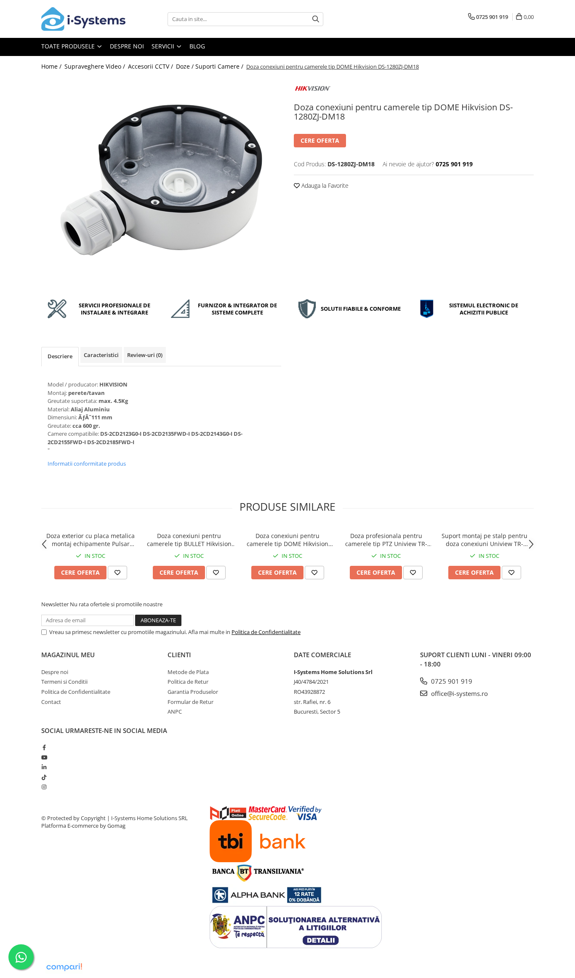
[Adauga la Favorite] (117, 572)
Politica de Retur (188, 681)
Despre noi (127, 46)
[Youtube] (44, 757)
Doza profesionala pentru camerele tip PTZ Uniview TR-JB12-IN (386, 540)
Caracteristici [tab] (101, 355)
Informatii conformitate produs (87, 463)
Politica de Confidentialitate (266, 632)
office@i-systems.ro (458, 693)
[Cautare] (315, 19)
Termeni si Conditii (64, 681)
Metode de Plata (188, 672)
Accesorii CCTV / (151, 66)
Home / (52, 66)
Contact (51, 702)
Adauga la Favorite (324, 185)
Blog (197, 46)
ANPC (175, 711)
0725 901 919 (450, 681)
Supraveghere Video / (95, 66)
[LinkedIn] (44, 767)
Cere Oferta (320, 140)
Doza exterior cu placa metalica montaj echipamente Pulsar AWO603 (90, 540)
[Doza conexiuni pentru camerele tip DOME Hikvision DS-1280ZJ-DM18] (161, 182)
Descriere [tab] (60, 356)
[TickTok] (44, 777)
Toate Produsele (68, 46)
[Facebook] (44, 747)
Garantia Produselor (193, 692)
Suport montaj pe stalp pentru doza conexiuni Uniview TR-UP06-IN (484, 540)
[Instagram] (44, 787)
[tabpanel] (161, 182)
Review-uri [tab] (144, 355)
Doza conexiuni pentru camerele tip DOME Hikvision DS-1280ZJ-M (287, 540)
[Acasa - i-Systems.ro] (83, 19)
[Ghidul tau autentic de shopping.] (64, 967)
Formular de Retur (190, 702)
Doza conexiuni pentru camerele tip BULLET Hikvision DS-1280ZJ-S (189, 540)
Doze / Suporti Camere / (210, 66)
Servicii (164, 46)
